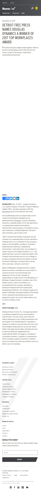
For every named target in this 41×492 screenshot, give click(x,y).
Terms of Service (12, 483)
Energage (17, 220)
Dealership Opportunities (10, 414)
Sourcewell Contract (8, 411)
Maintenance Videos (8, 391)
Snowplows (5, 13)
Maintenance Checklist (9, 394)
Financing (5, 406)
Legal (16, 475)
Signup (19, 459)
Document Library (8, 367)
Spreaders (15, 13)
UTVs (3, 428)
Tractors (5, 433)
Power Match (6, 384)
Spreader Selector (8, 386)
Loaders (4, 436)
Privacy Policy (7, 475)
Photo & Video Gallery (9, 374)
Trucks (4, 425)
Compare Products (8, 397)
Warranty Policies (7, 369)
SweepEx (4, 3)
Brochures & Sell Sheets (9, 372)
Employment (6, 408)
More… (23, 13)
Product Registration (8, 389)
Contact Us (5, 416)
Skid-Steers (5, 431)
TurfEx (12, 3)
